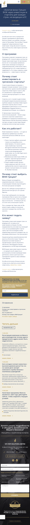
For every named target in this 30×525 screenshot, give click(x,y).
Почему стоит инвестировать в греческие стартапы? (13, 310)
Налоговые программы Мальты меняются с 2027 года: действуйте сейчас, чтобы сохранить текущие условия (15, 395)
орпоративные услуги (6, 482)
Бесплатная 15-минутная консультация (6, 476)
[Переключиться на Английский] (22, 2)
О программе (6, 307)
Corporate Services (12, 384)
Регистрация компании (20, 475)
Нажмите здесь (6, 30)
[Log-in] (28, 2)
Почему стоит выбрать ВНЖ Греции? (12, 314)
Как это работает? (7, 312)
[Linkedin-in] (17, 460)
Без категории (16, 24)
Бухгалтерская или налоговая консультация (21, 479)
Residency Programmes (9, 410)
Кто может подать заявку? (9, 316)
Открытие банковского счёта (7, 478)
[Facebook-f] (13, 460)
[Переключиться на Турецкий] (24, 2)
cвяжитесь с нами (15, 265)
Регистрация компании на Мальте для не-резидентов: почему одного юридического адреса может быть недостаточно (15, 338)
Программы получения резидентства (20, 482)
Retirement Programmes (20, 410)
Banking (5, 384)
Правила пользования (15, 521)
